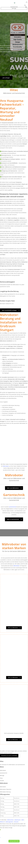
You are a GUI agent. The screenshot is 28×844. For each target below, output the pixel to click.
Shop (1, 778)
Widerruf (2, 821)
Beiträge (2, 775)
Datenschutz (10, 820)
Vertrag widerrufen (14, 841)
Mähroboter (6, 466)
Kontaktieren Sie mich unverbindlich (9, 755)
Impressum (17, 820)
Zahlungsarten (9, 821)
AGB (23, 820)
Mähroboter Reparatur (5, 789)
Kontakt (2, 780)
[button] (6, 78)
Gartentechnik (12, 507)
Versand (16, 821)
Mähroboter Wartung (5, 792)
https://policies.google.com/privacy (8, 51)
